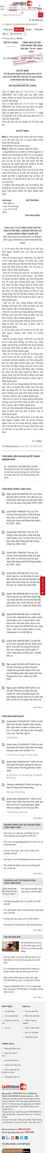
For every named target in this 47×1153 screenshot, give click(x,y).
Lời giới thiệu (9, 1011)
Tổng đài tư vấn (31, 1037)
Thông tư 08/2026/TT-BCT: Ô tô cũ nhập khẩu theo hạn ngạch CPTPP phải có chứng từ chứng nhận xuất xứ (23, 989)
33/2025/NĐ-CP (31, 92)
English (34, 8)
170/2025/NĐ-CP (30, 104)
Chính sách (23, 812)
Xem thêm (37, 707)
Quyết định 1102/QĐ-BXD (30, 446)
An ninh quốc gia (25, 775)
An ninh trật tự (12, 775)
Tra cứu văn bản (31, 1011)
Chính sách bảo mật (12, 1065)
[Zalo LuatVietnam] (8, 1138)
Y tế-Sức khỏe (12, 738)
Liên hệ (7, 1028)
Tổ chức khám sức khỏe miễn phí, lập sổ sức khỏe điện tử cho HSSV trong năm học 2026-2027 (22, 960)
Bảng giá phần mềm (12, 1048)
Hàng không (20, 792)
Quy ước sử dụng (11, 1060)
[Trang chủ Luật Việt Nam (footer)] (22, 1086)
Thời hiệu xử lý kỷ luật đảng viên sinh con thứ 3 (23, 859)
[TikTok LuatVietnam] (17, 1138)
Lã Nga (38, 441)
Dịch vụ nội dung (31, 1032)
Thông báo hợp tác (12, 1077)
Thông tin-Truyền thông (28, 755)
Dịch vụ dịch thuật (32, 1028)
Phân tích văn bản (32, 1016)
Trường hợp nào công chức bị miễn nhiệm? (21, 919)
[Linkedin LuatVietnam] (26, 1138)
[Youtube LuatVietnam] (12, 1138)
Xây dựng (10, 792)
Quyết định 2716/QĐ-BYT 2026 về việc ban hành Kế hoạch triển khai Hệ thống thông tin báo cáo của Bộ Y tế (25, 747)
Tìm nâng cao (37, 20)
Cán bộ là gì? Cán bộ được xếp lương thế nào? (23, 925)
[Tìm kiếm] (40, 14)
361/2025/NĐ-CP (30, 113)
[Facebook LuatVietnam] (3, 1138)
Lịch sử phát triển (11, 1016)
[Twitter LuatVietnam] (21, 1138)
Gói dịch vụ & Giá (22, 7)
